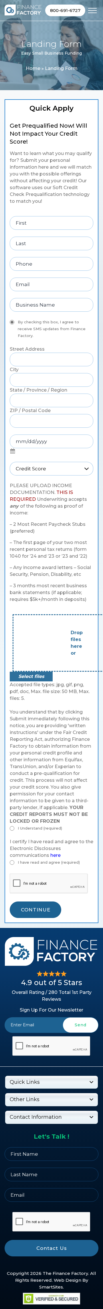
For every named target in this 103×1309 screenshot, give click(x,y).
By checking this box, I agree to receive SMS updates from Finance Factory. (52, 329)
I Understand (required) (40, 828)
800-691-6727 (65, 10)
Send (80, 1024)
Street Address (27, 349)
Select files (31, 676)
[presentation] (51, 1046)
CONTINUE (35, 910)
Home (33, 68)
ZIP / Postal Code (30, 410)
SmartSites (51, 1287)
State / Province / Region (38, 390)
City (14, 369)
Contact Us (51, 1248)
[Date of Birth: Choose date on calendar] (12, 451)
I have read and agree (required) (49, 862)
